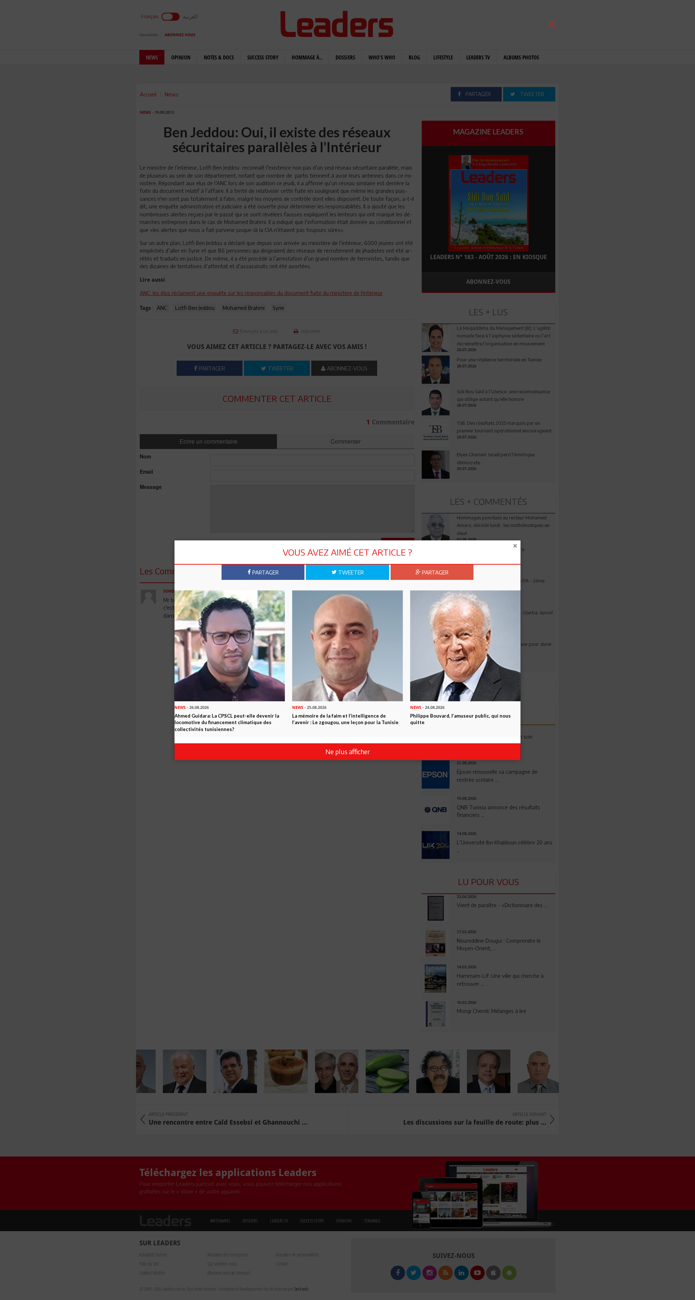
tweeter (350, 572)
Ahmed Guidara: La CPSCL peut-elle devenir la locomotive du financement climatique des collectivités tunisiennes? (226, 722)
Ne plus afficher (347, 751)
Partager (265, 572)
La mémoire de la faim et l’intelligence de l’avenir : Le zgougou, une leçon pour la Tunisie (345, 719)
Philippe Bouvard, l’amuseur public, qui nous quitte (460, 719)
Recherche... (439, 23)
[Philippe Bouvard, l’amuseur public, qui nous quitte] (465, 645)
